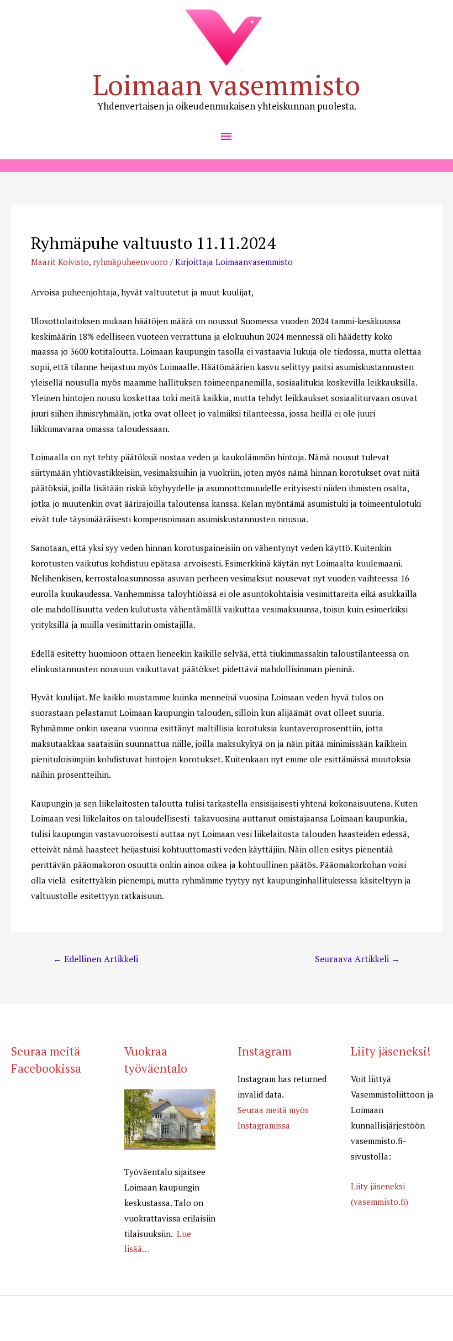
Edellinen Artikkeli (95, 959)
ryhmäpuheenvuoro (130, 261)
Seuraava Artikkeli (357, 959)
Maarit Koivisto (60, 261)
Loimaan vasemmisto (226, 84)
